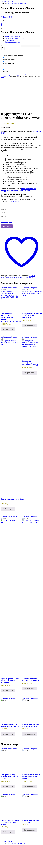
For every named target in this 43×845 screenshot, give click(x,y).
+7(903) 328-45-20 (7, 2)
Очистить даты (6, 222)
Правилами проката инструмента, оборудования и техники (18, 190)
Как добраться (10, 40)
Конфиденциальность (12, 42)
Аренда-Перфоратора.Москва (18, 8)
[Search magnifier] (3, 48)
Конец (3, 216)
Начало (3, 209)
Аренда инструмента (12, 36)
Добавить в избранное (9, 288)
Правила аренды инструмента (15, 38)
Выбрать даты (8, 329)
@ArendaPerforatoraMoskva (17, 3)
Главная (3, 75)
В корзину (7, 226)
